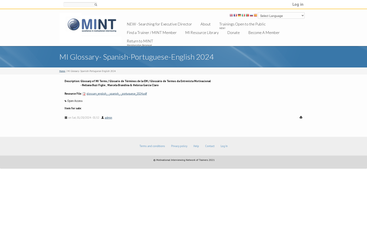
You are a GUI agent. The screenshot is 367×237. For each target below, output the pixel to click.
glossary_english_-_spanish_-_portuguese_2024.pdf (116, 93)
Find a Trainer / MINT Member (152, 32)
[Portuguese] (247, 16)
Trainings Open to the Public (242, 24)
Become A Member (264, 32)
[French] (235, 16)
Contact (210, 146)
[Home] (90, 28)
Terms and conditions (152, 146)
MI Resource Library (202, 32)
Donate (233, 32)
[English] (231, 16)
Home (62, 71)
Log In (224, 146)
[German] (239, 16)
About (205, 24)
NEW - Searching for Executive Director (159, 24)
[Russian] (251, 16)
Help (196, 146)
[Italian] (243, 16)
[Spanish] (255, 16)
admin (108, 117)
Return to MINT (140, 41)
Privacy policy (179, 146)
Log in (297, 4)
